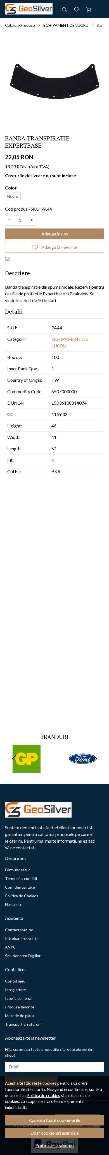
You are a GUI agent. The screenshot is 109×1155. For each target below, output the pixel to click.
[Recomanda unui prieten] (8, 258)
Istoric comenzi (18, 998)
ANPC (10, 947)
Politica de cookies (43, 1095)
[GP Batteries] (26, 769)
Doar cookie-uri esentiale (54, 1132)
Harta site (13, 904)
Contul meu (15, 981)
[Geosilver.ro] (29, 9)
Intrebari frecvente (22, 938)
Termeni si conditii (21, 878)
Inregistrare (15, 989)
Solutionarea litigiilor (23, 955)
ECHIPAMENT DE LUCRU (65, 25)
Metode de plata (19, 1015)
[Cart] (89, 8)
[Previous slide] (14, 758)
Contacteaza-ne (19, 929)
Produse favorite (19, 1007)
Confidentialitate (20, 887)
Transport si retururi (23, 1024)
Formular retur (17, 869)
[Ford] (82, 769)
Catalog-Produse (20, 25)
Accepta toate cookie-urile (54, 1120)
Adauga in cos (54, 233)
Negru (12, 196)
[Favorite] (77, 8)
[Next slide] (95, 758)
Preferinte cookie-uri (54, 1145)
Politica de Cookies (21, 895)
